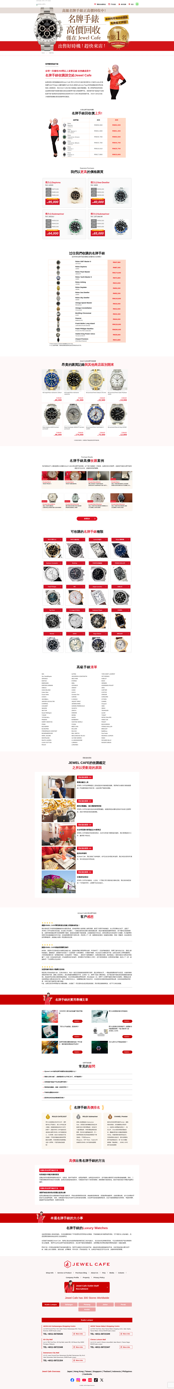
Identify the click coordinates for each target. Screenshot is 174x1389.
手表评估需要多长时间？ (51, 1092)
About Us (94, 1273)
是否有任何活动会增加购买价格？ (54, 1097)
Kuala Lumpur (51, 1305)
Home (43, 53)
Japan (69, 1371)
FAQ (103, 1273)
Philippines (127, 1371)
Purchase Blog (81, 1273)
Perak (123, 1305)
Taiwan (88, 1371)
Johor (105, 1305)
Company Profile (72, 1277)
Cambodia (87, 1374)
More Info (79, 1334)
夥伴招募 (123, 4)
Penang (87, 1305)
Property (86, 1277)
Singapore (97, 1371)
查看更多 (87, 518)
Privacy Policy (99, 1277)
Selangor (69, 1305)
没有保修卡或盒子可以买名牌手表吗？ (56, 1082)
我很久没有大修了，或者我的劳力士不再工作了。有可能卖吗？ (63, 1076)
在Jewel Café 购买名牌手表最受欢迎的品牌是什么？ (60, 1071)
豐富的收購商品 (101, 4)
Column (121, 1273)
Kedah (87, 1309)
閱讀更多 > (77, 1021)
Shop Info (49, 1273)
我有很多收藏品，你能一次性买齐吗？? (56, 1087)
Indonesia (116, 1371)
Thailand (107, 1371)
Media (111, 1273)
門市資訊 (113, 4)
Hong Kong (78, 1371)
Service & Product (64, 1273)
